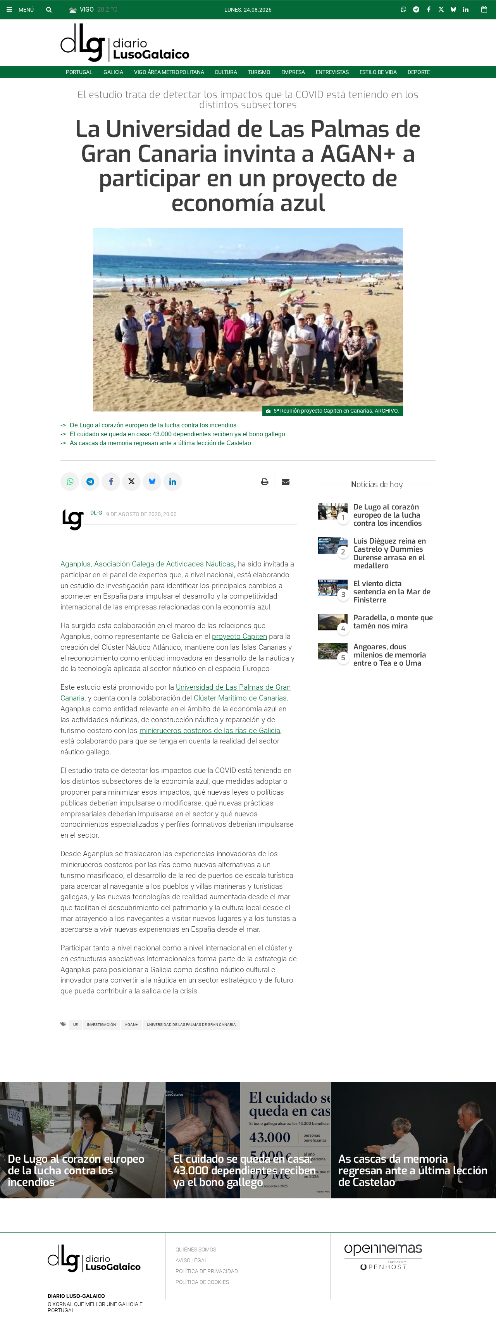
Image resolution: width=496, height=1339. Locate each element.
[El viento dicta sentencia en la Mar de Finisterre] (333, 588)
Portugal (79, 72)
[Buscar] (49, 9)
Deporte (419, 72)
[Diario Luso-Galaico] (124, 42)
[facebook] (64, 1284)
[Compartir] (404, 9)
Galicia (113, 72)
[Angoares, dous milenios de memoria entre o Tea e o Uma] (333, 651)
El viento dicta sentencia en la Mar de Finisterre (392, 592)
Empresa (293, 72)
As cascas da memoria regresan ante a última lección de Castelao (160, 443)
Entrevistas (332, 72)
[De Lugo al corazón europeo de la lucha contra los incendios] (333, 511)
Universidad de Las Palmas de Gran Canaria (191, 1024)
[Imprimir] (265, 481)
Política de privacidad (207, 1271)
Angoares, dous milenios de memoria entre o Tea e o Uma (389, 655)
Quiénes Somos (196, 1249)
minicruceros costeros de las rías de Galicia (210, 730)
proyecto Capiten (239, 636)
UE (75, 1024)
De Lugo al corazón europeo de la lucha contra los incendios (153, 425)
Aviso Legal (191, 1260)
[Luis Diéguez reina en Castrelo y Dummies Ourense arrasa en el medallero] (333, 545)
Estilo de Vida (378, 72)
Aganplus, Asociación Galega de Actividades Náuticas (147, 563)
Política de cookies (202, 1282)
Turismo (259, 72)
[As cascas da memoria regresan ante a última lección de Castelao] (413, 1140)
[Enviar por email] (285, 481)
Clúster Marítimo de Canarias (240, 698)
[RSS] (88, 1284)
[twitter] (75, 1284)
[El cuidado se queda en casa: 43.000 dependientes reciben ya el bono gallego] (248, 1140)
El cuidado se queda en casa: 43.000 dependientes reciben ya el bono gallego (177, 434)
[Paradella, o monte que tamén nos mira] (333, 622)
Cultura (226, 72)
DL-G (96, 512)
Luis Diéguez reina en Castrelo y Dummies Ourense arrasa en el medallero (389, 553)
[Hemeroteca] (484, 9)
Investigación (101, 1024)
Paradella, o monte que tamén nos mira (393, 622)
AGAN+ (131, 1024)
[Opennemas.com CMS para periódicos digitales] (383, 1257)
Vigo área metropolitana (169, 72)
